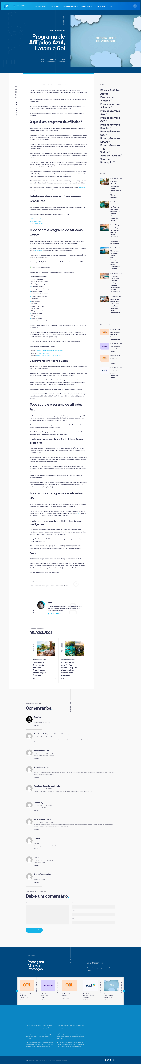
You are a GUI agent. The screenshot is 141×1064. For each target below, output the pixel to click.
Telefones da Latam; (37, 219)
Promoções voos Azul (110, 112)
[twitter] (51, 614)
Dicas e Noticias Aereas (57, 30)
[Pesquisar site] (135, 6)
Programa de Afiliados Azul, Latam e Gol (108, 996)
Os (32, 224)
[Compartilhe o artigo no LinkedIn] (16, 89)
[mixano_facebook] (105, 1060)
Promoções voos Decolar (110, 126)
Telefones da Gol (36, 221)
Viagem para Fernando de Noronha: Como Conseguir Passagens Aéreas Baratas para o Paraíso (115, 260)
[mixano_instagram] (113, 1060)
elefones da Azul (38, 224)
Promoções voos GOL (110, 133)
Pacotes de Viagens (100, 6)
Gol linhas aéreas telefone (113, 361)
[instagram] (60, 614)
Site (73, 918)
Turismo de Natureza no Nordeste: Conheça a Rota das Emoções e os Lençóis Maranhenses (115, 284)
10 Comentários (51, 61)
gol (48, 585)
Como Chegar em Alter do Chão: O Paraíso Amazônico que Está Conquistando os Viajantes (115, 235)
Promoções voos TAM (110, 147)
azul (32, 585)
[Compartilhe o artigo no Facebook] (16, 97)
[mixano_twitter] (108, 1060)
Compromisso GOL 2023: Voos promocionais (115, 336)
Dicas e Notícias (85, 6)
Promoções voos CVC (110, 119)
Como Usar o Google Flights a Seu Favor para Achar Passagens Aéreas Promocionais (115, 306)
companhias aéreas (40, 585)
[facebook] (49, 614)
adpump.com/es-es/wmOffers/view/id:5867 (49, 355)
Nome (74, 903)
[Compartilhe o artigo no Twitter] (16, 95)
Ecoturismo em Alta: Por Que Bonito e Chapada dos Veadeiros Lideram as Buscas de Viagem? (69, 669)
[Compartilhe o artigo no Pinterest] (16, 92)
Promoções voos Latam (110, 140)
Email (73, 911)
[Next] (124, 991)
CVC (78, 513)
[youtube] (54, 614)
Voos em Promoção (40, 6)
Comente (28, 903)
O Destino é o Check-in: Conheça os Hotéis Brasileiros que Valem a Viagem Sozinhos (41, 669)
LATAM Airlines (38, 250)
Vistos (110, 6)
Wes (42, 61)
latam (52, 585)
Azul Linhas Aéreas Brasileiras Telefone (114, 374)
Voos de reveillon (55, 6)
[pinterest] (57, 614)
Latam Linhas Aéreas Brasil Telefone (115, 349)
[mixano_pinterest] (111, 1060)
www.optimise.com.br (42, 353)
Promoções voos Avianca (110, 105)
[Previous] (17, 991)
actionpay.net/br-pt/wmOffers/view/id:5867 (50, 350)
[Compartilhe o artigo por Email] (16, 86)
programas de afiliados (62, 585)
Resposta (36, 725)
